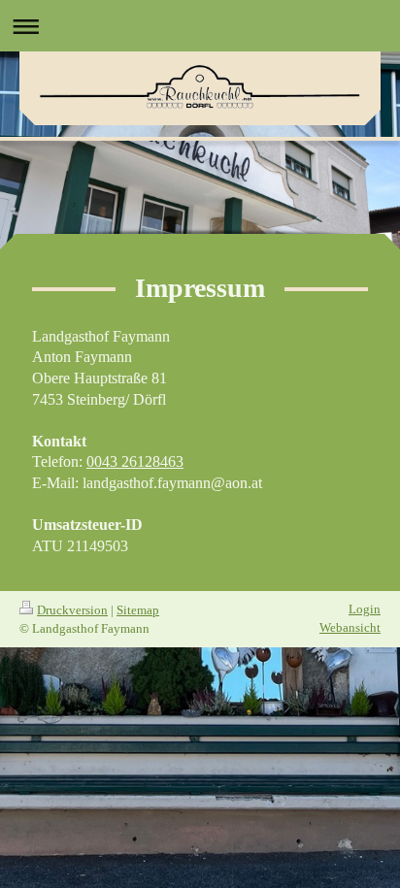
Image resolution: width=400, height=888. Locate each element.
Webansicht (350, 627)
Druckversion (72, 610)
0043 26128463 (134, 461)
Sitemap (138, 610)
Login (365, 609)
